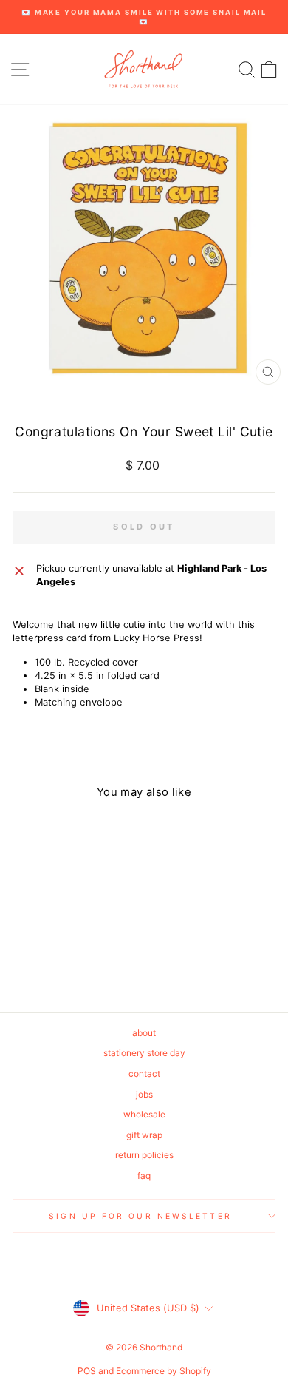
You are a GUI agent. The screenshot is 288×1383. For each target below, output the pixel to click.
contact (144, 1073)
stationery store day (144, 1052)
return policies (144, 1154)
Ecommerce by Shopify (163, 1370)
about (144, 1032)
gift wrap (144, 1134)
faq (144, 1175)
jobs (144, 1094)
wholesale (144, 1114)
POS (87, 1370)
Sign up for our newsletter (140, 1215)
